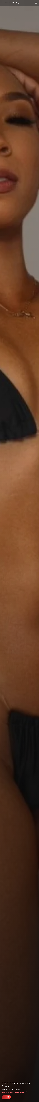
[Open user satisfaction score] (26, 1092)
